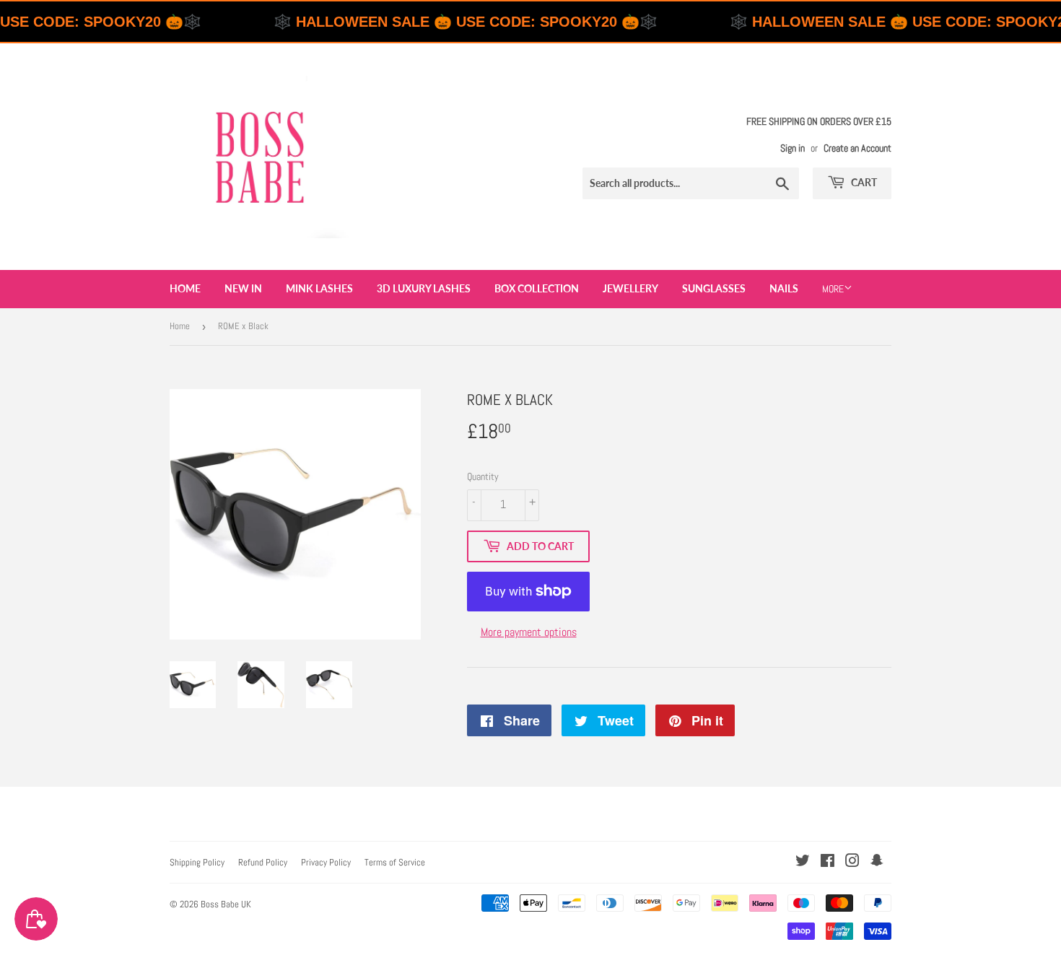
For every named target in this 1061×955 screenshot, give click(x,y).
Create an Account (857, 148)
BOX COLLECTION (536, 288)
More (833, 288)
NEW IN (243, 288)
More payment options (529, 632)
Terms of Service (394, 862)
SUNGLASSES (714, 288)
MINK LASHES (319, 288)
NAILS (783, 288)
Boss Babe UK (226, 904)
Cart (863, 182)
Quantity (483, 476)
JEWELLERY (630, 288)
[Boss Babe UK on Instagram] (852, 862)
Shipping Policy (197, 862)
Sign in (792, 148)
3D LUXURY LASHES (424, 288)
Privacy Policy (326, 862)
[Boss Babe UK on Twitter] (802, 862)
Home (185, 288)
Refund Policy (262, 862)
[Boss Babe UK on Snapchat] (877, 862)
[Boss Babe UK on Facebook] (827, 862)
